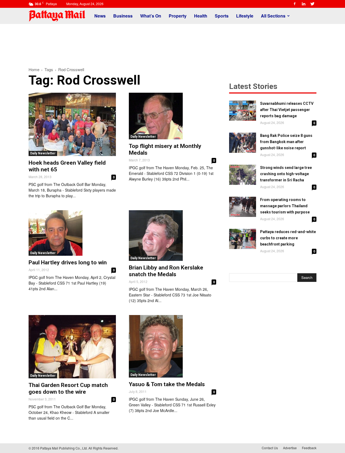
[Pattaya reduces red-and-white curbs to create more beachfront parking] (242, 239)
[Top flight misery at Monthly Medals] (172, 116)
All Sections (273, 16)
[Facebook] (295, 4)
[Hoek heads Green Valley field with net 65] (72, 124)
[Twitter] (312, 4)
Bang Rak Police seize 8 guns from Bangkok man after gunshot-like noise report (286, 141)
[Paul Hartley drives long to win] (72, 233)
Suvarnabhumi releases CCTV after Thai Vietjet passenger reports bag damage (286, 109)
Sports (222, 16)
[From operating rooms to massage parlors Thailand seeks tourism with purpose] (242, 207)
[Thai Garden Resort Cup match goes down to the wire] (72, 346)
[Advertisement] (172, 42)
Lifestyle (244, 16)
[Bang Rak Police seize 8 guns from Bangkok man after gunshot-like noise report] (242, 143)
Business (123, 16)
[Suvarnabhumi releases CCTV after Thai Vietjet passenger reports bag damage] (242, 111)
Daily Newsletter (43, 153)
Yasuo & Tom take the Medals (167, 384)
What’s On (150, 16)
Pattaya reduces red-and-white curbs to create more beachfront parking (288, 238)
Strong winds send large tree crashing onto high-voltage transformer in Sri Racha (286, 173)
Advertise (290, 447)
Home (34, 69)
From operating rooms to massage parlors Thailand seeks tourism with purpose (285, 206)
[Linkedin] (303, 4)
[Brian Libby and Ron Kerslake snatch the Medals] (172, 235)
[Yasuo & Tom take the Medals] (172, 346)
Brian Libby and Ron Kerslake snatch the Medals (166, 271)
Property (178, 16)
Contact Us (270, 447)
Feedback (309, 447)
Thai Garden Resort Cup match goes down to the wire (68, 388)
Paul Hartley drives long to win (68, 262)
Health (200, 16)
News (100, 16)
